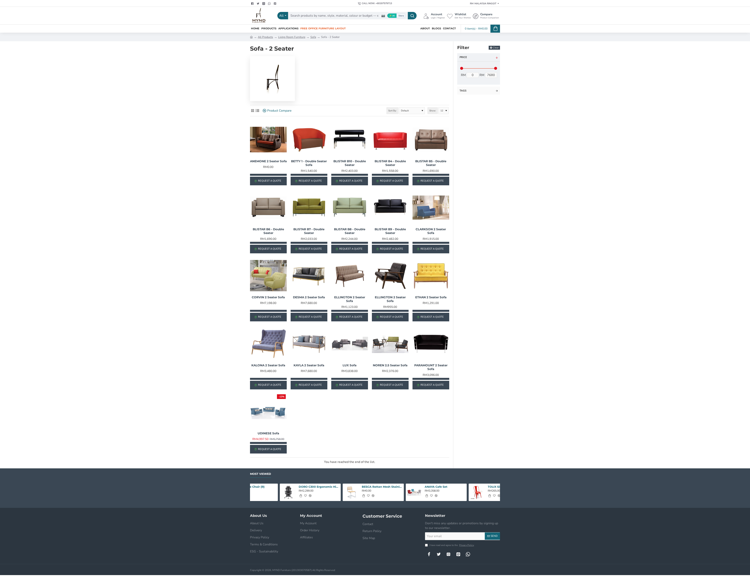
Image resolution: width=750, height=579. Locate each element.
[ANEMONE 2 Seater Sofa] (268, 139)
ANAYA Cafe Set (343, 486)
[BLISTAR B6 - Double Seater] (268, 207)
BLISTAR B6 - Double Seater (268, 231)
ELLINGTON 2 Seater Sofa (349, 299)
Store (401, 15)
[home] (251, 36)
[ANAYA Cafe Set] (321, 492)
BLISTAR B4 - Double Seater (390, 163)
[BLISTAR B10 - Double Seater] (349, 139)
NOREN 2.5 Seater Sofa (390, 365)
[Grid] (252, 110)
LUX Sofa (349, 365)
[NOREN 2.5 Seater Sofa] (390, 343)
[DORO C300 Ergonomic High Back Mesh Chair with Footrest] (447, 492)
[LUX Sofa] (349, 343)
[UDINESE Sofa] (268, 411)
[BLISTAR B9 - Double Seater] (390, 207)
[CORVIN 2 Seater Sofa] (268, 275)
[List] (257, 110)
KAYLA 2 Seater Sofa (309, 365)
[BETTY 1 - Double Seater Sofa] (309, 139)
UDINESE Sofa (268, 433)
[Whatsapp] (270, 3)
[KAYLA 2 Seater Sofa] (309, 343)
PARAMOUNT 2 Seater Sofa (430, 367)
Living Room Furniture (291, 37)
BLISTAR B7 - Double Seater (308, 231)
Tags (463, 90)
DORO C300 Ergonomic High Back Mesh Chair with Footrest (478, 486)
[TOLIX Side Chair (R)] (384, 492)
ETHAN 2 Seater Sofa (430, 297)
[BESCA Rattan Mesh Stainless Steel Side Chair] (258, 492)
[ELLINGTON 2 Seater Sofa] (349, 275)
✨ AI (392, 15)
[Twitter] (258, 3)
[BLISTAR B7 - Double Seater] (309, 207)
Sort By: (392, 110)
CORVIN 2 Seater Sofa (268, 297)
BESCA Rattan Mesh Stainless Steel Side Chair (289, 486)
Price (463, 57)
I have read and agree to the (451, 545)
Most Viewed (260, 474)
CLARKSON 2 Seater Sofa (431, 231)
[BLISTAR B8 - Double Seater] (349, 207)
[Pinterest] (275, 3)
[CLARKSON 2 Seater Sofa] (430, 207)
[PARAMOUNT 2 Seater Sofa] (430, 343)
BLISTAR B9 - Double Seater (390, 231)
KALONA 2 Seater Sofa (268, 365)
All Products (265, 37)
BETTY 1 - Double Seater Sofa (309, 163)
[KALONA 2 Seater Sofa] (268, 343)
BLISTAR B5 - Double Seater (430, 163)
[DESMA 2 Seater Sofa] (309, 275)
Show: (432, 110)
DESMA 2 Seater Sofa (309, 297)
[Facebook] (253, 3)
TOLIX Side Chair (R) (409, 486)
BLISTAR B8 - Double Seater (349, 231)
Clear (496, 47)
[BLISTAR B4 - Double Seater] (390, 139)
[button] (271, 496)
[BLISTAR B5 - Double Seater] (430, 139)
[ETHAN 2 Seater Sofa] (430, 275)
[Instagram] (448, 554)
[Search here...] (412, 15)
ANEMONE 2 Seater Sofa (268, 161)
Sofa (313, 37)
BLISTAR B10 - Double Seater (349, 163)
